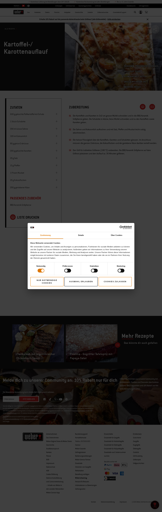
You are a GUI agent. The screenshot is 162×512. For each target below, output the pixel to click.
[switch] (67, 270)
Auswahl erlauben (81, 282)
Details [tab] (81, 235)
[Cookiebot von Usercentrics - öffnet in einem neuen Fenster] (121, 227)
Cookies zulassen (115, 282)
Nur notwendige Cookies (47, 281)
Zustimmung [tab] (45, 235)
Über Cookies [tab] (116, 235)
